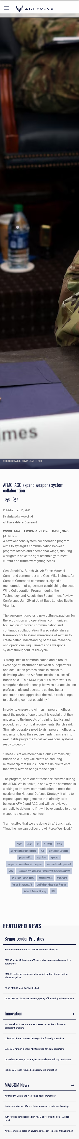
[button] (6, 8)
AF (38, 844)
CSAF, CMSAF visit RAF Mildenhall (22, 988)
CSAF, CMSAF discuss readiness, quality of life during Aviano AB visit (39, 998)
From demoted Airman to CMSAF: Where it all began (31, 949)
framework (62, 878)
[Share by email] (15, 499)
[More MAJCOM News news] (72, 1085)
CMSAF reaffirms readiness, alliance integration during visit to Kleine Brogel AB (36, 976)
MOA (11, 871)
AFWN (19, 844)
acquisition (41, 857)
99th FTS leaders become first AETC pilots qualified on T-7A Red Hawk (37, 1118)
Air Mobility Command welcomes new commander (30, 1095)
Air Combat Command (58, 851)
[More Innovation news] (72, 1014)
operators (55, 857)
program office (25, 857)
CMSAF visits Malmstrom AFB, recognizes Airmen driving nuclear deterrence (38, 962)
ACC (42, 851)
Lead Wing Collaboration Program (51, 884)
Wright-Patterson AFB (22, 884)
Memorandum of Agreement (59, 864)
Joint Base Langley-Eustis (23, 878)
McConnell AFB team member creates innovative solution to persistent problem (35, 1026)
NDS (53, 891)
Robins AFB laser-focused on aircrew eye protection (31, 1069)
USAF (29, 844)
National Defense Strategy (35, 891)
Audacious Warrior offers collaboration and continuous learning (36, 1106)
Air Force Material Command (23, 851)
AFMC (59, 844)
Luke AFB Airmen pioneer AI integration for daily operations (34, 1038)
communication (45, 878)
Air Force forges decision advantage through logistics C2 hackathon (39, 1130)
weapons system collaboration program (25, 864)
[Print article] (7, 499)
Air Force (48, 844)
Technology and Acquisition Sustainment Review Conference (44, 871)
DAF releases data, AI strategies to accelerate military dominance (38, 1059)
